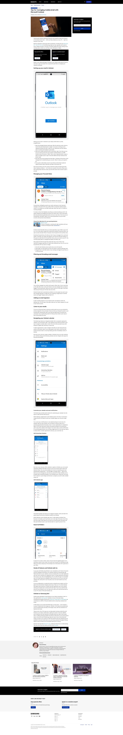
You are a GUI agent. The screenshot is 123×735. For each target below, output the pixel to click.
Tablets (55, 720)
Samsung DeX (44, 598)
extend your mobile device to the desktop (58, 599)
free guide (56, 625)
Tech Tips (44, 656)
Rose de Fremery (43, 14)
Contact (86, 724)
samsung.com (82, 724)
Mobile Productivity (37, 5)
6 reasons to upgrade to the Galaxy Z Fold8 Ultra (81, 676)
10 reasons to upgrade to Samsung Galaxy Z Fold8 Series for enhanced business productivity (60, 676)
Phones (43, 5)
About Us (59, 1)
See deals (33, 707)
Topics (40, 1)
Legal (91, 724)
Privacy (89, 724)
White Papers (80, 719)
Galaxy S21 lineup (47, 623)
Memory (56, 716)
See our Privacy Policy (77, 30)
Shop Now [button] (63, 629)
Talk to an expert (65, 707)
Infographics (80, 716)
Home (32, 5)
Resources (53, 1)
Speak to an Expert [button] (56, 629)
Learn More (37, 58)
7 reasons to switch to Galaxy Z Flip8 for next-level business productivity (40, 676)
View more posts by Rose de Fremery (44, 652)
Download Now (57, 225)
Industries (46, 1)
